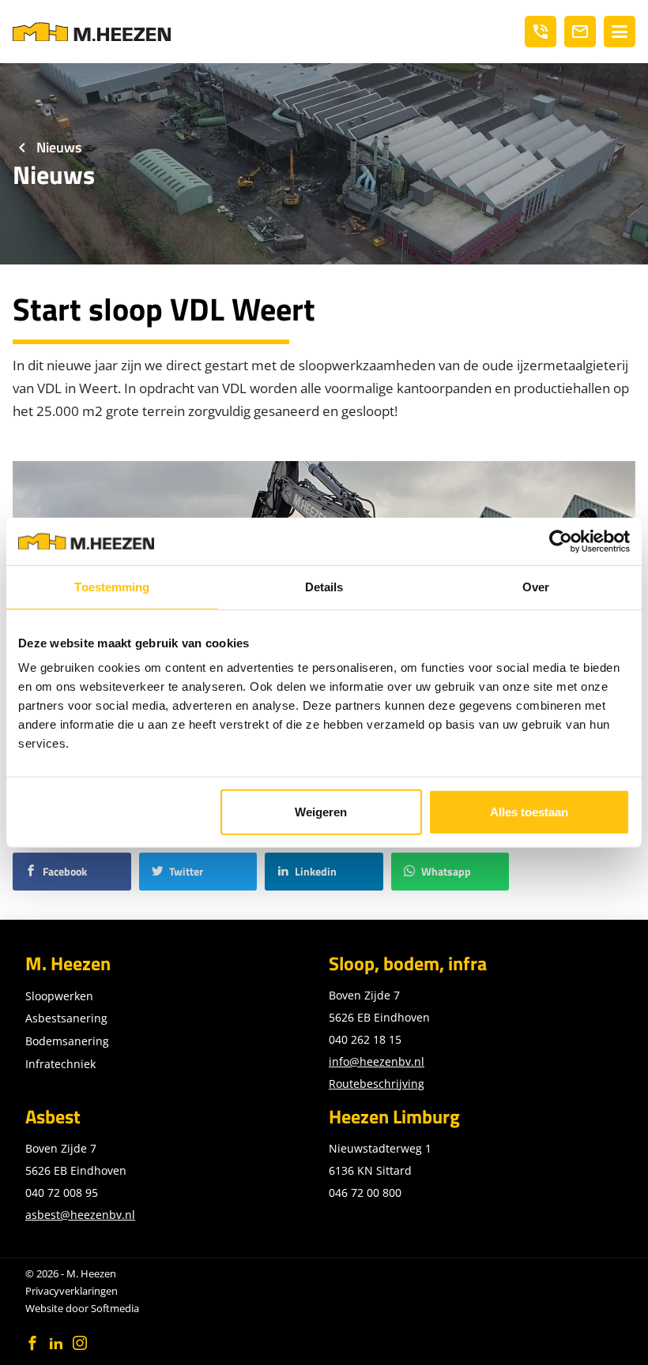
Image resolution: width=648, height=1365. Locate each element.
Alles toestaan (529, 812)
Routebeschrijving (376, 1083)
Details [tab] (324, 586)
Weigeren (321, 812)
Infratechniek (60, 1063)
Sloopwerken (59, 995)
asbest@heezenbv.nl (80, 1214)
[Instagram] (80, 1343)
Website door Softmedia (82, 1308)
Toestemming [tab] (111, 586)
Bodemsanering (67, 1040)
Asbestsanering (66, 1018)
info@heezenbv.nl (376, 1061)
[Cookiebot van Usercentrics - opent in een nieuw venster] (561, 541)
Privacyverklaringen (71, 1291)
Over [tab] (535, 586)
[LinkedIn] (56, 1343)
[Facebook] (32, 1343)
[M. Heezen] (92, 31)
